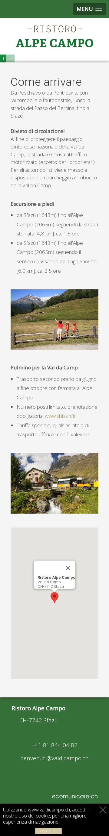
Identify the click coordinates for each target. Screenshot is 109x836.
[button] (54, 598)
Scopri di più (48, 831)
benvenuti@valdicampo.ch (54, 758)
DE (10, 58)
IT (3, 58)
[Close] (68, 568)
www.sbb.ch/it (60, 415)
